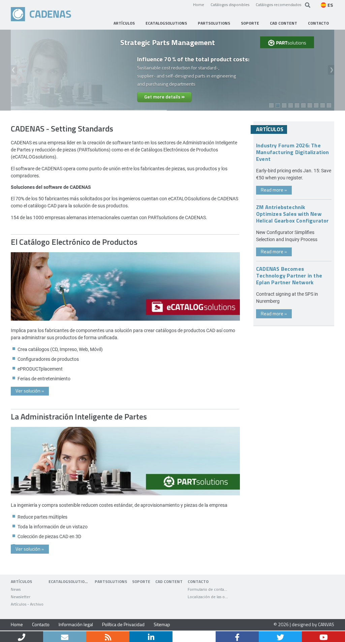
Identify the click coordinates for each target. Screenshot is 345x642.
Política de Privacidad (123, 624)
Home (198, 4)
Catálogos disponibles (230, 4)
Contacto (41, 624)
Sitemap (162, 624)
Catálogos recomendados (278, 4)
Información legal (76, 624)
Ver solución (29, 390)
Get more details (164, 96)
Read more (274, 189)
